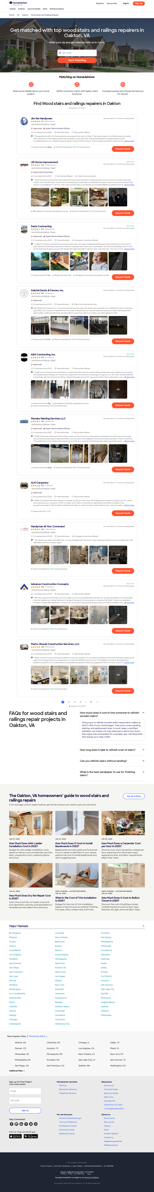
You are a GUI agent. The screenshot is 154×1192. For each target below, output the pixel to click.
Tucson (12, 941)
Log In (126, 3)
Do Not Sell (79, 1173)
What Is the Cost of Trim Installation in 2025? (75, 899)
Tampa (12, 1011)
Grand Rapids (61, 954)
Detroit (58, 950)
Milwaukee (106, 1015)
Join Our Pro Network (68, 1122)
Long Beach (15, 950)
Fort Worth (106, 976)
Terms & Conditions (91, 1178)
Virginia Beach (108, 1002)
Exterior (21, 9)
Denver (12, 980)
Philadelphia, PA (23, 1060)
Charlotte (60, 993)
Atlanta (12, 1015)
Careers (107, 1126)
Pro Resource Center (68, 1126)
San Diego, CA (22, 1065)
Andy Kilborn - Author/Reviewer (70, 891)
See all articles (134, 796)
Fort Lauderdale (17, 993)
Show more (129, 141)
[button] (40, 197)
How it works (109, 1118)
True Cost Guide (111, 1089)
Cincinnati (60, 1011)
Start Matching (77, 60)
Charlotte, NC (53, 1042)
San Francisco (16, 972)
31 (91, 702)
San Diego (14, 967)
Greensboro (61, 998)
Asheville (59, 989)
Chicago (13, 1019)
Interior (13, 9)
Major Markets (18, 926)
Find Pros (63, 1085)
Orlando (13, 1006)
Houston (105, 980)
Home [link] (11, 15)
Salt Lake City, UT (86, 1060)
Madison (105, 1011)
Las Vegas (60, 976)
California (70, 1173)
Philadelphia (107, 941)
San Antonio (107, 985)
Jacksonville (15, 998)
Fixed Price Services (67, 1093)
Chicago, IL (83, 1042)
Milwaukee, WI (22, 1054)
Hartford (13, 985)
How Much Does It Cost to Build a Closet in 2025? (120, 899)
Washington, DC (118, 1065)
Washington (15, 989)
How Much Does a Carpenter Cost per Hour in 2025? (121, 845)
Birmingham (15, 933)
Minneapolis (61, 959)
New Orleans (61, 937)
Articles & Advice (57, 9)
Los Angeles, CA (86, 1048)
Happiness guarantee (113, 1141)
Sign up (25, 1110)
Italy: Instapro (77, 1166)
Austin (104, 963)
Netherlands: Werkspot (93, 1166)
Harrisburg (106, 937)
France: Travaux (46, 1166)
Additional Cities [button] (15, 1071)
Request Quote (123, 149)
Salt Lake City (107, 989)
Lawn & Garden (34, 9)
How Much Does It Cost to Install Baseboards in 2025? (73, 845)
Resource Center (111, 1093)
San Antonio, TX (118, 1060)
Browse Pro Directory (68, 1089)
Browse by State (37, 1036)
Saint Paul (60, 963)
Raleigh (58, 1002)
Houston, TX (52, 1048)
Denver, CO (20, 1048)
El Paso (104, 972)
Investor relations (111, 1134)
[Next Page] (97, 702)
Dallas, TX (114, 1042)
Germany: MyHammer (62, 1166)
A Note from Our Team (113, 1105)
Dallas (104, 967)
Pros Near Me (109, 1101)
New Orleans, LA (86, 1054)
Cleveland (60, 1015)
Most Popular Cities (16, 1036)
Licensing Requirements (114, 1109)
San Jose (13, 976)
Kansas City (60, 967)
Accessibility (89, 1173)
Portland (105, 933)
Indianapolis (15, 1024)
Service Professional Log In (70, 1118)
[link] (77, 121)
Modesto (13, 959)
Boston (58, 946)
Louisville (59, 933)
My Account (109, 1085)
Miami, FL (114, 1048)
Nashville (105, 959)
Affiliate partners (111, 1145)
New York (59, 985)
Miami (12, 1002)
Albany (58, 980)
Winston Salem (62, 1006)
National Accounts (67, 1134)
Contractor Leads (66, 1130)
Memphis (105, 954)
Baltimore (60, 941)
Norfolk (104, 993)
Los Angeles (15, 954)
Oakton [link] (25, 15)
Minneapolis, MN (54, 1054)
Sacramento (15, 963)
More (45, 9)
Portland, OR (53, 1060)
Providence (106, 950)
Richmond (106, 998)
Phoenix (13, 937)
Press (106, 1130)
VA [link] (18, 15)
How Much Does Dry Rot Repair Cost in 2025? (30, 897)
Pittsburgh (106, 946)
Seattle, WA (84, 1065)
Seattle (104, 1006)
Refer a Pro (108, 1097)
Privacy (63, 1173)
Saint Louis (60, 972)
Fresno (12, 946)
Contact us (108, 1137)
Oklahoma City (62, 1024)
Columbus (60, 1019)
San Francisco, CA (55, 1065)
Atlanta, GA (20, 1042)
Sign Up (139, 3)
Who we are (109, 1122)
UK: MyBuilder (109, 1166)
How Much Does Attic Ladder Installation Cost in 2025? (25, 845)
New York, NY (116, 1054)
